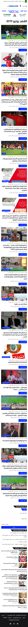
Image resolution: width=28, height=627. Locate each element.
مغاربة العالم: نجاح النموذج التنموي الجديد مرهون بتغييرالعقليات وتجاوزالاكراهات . (10, 594)
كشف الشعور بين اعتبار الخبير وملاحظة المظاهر (10, 564)
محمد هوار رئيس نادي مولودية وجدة (18, 533)
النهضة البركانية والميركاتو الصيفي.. (17, 362)
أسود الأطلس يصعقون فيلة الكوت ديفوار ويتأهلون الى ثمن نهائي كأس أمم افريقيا (16, 44)
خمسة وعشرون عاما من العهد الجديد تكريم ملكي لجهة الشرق (9, 552)
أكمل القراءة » (23, 50)
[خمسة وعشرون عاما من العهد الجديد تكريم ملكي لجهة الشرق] (23, 553)
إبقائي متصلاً (5, 524)
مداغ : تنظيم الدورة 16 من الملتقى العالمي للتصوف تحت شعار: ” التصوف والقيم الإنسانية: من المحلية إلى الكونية (15, 589)
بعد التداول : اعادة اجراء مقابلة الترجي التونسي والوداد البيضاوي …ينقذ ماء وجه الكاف (14, 414)
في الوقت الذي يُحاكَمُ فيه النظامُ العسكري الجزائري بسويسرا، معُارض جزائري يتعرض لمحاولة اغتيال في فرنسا (10, 576)
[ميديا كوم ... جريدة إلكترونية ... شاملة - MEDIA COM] (14, 15)
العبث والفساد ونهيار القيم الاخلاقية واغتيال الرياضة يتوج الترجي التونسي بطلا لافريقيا (15, 494)
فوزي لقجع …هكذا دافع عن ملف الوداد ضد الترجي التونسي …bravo (15, 388)
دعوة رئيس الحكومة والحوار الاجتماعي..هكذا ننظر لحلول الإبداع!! (11, 582)
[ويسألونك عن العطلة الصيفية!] (23, 559)
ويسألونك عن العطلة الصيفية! (12, 557)
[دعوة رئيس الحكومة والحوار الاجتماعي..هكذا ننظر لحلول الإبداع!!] (23, 583)
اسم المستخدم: (23, 513)
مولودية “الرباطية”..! (22, 542)
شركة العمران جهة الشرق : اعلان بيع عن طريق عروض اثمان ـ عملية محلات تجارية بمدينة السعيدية (14, 188)
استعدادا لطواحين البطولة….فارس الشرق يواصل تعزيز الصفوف (14, 545)
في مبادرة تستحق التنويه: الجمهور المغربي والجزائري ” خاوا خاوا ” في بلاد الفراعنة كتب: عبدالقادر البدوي (15, 131)
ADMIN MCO (23, 41)
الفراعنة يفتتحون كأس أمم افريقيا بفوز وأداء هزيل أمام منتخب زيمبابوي (15, 160)
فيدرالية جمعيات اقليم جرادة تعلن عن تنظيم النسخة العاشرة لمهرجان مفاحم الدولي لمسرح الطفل (14, 570)
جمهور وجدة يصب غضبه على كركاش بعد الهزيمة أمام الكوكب (14, 536)
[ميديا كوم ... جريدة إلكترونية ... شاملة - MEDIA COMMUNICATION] (13, 6)
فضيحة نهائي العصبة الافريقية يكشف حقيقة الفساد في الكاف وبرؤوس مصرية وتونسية (14, 467)
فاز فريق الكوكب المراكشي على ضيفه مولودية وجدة (15, 539)
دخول (14, 527)
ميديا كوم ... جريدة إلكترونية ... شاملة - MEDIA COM (14, 11)
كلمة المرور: (24, 519)
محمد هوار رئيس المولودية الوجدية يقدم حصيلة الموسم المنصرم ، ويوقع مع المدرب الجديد (15, 277)
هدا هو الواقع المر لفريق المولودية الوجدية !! (15, 440)
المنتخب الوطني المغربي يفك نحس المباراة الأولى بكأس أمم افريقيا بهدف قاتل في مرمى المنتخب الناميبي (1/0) (14, 102)
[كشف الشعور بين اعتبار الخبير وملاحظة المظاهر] (23, 565)
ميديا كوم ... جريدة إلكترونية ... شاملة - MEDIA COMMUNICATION (13, 617)
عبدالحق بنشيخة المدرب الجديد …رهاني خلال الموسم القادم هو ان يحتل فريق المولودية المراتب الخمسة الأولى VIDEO (15, 247)
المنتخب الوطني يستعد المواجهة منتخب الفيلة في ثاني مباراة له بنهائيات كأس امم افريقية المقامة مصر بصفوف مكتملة (14, 72)
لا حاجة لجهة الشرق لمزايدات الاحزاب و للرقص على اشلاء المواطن (11, 600)
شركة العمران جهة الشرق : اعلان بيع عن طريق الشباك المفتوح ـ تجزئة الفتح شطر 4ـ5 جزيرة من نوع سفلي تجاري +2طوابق (14, 218)
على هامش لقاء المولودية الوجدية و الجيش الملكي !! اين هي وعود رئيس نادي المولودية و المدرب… (15, 335)
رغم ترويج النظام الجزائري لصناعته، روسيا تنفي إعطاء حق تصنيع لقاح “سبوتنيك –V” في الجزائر (14, 607)
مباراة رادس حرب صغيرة (20, 304)
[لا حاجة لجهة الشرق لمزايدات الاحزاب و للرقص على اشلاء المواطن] (23, 601)
